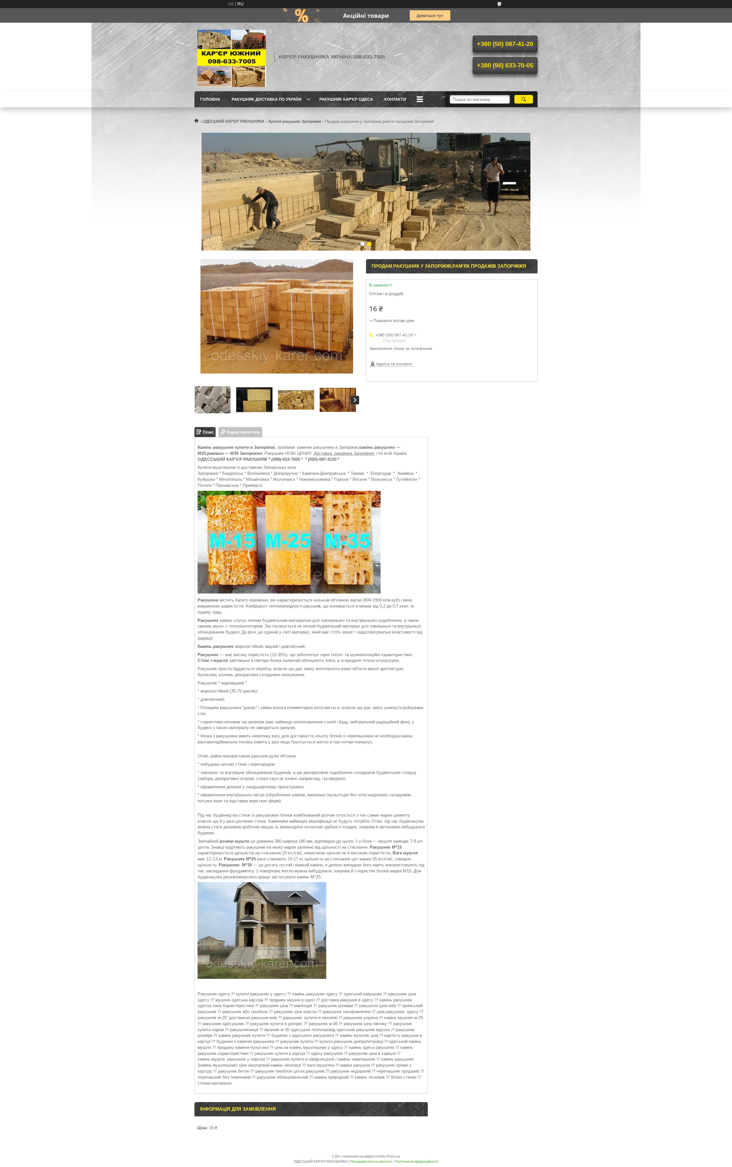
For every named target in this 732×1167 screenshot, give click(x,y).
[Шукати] (523, 99)
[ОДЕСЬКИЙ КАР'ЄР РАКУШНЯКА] (231, 57)
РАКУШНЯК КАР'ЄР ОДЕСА (346, 99)
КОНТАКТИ (395, 99)
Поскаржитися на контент (371, 1162)
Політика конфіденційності (417, 1162)
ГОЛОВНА (210, 99)
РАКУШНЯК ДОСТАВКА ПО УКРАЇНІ (266, 99)
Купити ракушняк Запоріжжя (294, 121)
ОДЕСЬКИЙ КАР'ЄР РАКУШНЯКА (233, 121)
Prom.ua (393, 1156)
